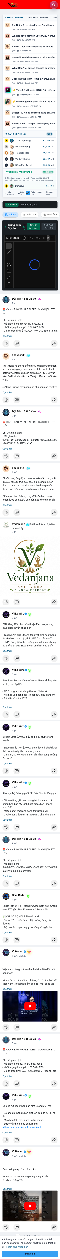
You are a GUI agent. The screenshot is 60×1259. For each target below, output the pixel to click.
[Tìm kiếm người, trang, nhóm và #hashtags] (54, 5)
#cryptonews (28, 1127)
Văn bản (31, 214)
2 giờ (14, 416)
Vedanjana (18, 524)
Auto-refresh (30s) (36, 193)
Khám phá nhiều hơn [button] (17, 1246)
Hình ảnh (52, 214)
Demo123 (19, 186)
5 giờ (14, 956)
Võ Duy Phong (22, 159)
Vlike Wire (18, 613)
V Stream (18, 951)
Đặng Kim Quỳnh (23, 165)
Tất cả (12, 214)
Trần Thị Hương (23, 140)
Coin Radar (19, 895)
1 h (13, 303)
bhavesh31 (19, 355)
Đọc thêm (7, 336)
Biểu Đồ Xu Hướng (33, 226)
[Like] (30, 344)
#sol (38, 1127)
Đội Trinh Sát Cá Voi (24, 298)
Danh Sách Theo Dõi (49, 226)
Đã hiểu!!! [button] (30, 1254)
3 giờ (14, 674)
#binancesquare (11, 1127)
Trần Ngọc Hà (22, 153)
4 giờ (14, 843)
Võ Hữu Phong (22, 146)
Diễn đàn (22, 193)
